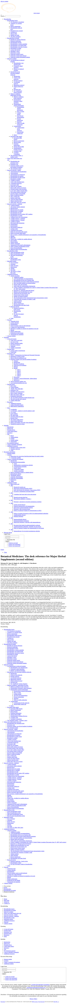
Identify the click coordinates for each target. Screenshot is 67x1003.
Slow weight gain (15, 196)
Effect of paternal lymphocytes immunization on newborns (29, 528)
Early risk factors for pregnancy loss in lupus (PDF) (27, 490)
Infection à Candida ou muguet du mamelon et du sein (24, 328)
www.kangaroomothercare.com (18, 383)
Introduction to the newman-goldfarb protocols (15, 73)
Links (11, 318)
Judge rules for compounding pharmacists (24, 286)
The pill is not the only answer (18, 399)
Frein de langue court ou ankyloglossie (20, 325)
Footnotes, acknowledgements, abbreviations (25, 378)
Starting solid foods (15, 198)
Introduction (17, 76)
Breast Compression (19, 141)
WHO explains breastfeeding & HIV (19, 246)
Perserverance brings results (21, 295)
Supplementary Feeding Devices (18, 148)
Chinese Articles (11, 336)
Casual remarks (14, 387)
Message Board (8, 532)
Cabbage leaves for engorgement (18, 217)
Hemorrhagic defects (15, 474)
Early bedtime (14, 413)
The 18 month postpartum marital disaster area (22, 397)
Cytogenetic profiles (15, 457)
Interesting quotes (11, 261)
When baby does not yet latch (18, 202)
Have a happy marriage (16, 393)
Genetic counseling (19, 471)
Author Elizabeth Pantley (16, 405)
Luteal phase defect (12, 431)
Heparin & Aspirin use (19, 487)
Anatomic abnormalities (16, 476)
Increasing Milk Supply (16, 708)
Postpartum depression (16, 396)
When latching (17, 302)
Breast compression (15, 26)
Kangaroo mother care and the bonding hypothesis (23, 359)
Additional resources (12, 274)
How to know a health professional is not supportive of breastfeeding (28, 234)
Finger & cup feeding (15, 186)
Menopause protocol (19, 85)
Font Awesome (41, 1001)
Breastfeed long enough (16, 30)
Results (15, 368)
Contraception (17, 126)
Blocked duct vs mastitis (16, 211)
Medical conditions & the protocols (19, 97)
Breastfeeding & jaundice (17, 176)
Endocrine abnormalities (16, 478)
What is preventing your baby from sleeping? (22, 422)
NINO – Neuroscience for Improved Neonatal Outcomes (25, 355)
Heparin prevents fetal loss (20, 497)
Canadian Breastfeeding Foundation (40, 984)
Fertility (12, 438)
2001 (11, 500)
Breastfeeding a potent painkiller (18, 44)
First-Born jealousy (15, 344)
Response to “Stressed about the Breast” (24, 290)
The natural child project (16, 419)
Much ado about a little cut (17, 394)
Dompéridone (14, 324)
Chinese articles (18, 300)
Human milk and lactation (20, 284)
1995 (11, 529)
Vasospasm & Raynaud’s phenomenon (20, 245)
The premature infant (15, 168)
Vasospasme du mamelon (16, 334)
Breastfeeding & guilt (15, 212)
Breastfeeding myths (12, 251)
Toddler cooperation (15, 347)
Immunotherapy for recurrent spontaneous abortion (27, 531)
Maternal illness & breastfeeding (18, 249)
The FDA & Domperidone (20, 116)
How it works (20, 111)
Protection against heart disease (18, 55)
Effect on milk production (20, 124)
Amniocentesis (14, 437)
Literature (12, 264)
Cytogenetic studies (19, 469)
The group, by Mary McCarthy (15, 827)
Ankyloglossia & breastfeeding (18, 171)
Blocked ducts (14, 208)
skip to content (4, 1)
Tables (12, 481)
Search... (3, 16)
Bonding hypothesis (19, 364)
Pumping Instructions (17, 144)
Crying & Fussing (11, 339)
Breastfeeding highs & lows (14, 635)
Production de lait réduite (16, 333)
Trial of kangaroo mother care (18, 381)
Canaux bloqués (14, 322)
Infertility (6, 425)
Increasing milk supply (16, 136)
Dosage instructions (20, 119)
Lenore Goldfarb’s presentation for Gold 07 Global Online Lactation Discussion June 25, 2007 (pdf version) (38, 842)
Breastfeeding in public (16, 215)
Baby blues (13, 386)
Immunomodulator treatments (21, 521)
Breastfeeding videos (15, 862)
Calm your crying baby (16, 340)
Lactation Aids (17, 151)
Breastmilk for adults (15, 48)
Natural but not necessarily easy (22, 293)
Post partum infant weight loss (18, 192)
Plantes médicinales (15, 331)
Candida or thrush (15, 180)
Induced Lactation (12, 58)
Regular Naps (14, 418)
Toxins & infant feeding (16, 199)
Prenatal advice (11, 430)
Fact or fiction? (14, 262)
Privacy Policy (33, 998)
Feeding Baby (10, 349)
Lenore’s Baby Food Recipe (17, 350)
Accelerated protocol (17, 82)
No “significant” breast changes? (18, 91)
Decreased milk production (17, 223)
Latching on (13, 32)
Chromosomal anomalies (20, 466)
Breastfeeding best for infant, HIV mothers (21, 214)
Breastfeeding (7, 19)
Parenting (6, 337)
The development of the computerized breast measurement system (31, 297)
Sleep (8, 408)
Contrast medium (14, 205)
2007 (11, 485)
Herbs (15, 135)
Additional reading (18, 277)
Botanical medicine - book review (19, 308)
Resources (10, 402)
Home (5, 887)
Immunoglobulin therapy (20, 519)
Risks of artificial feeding (16, 195)
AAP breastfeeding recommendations (23, 278)
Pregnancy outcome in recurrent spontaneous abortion (27, 501)
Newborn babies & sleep (16, 416)
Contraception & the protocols (21, 703)
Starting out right (14, 35)
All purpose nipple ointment (17, 207)
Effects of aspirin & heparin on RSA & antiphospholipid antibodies (31, 513)
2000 (11, 503)
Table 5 (19, 375)
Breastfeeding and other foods (21, 305)
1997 (11, 523)
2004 (11, 496)
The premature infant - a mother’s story (16, 156)
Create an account (13, 543)
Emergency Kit (14, 390)
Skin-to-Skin (13, 33)
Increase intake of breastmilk (17, 193)
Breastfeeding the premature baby (14, 162)
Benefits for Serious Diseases (17, 39)
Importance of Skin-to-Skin (17, 356)
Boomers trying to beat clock (17, 447)
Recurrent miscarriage (9, 452)
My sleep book (14, 415)
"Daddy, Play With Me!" (16, 388)
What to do (10, 428)
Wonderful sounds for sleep (17, 424)
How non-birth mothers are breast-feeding (24, 283)
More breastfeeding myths (17, 253)
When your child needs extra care (12, 722)
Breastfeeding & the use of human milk (24, 280)
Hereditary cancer (15, 51)
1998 (11, 518)
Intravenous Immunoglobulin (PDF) (23, 488)
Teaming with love (15, 449)
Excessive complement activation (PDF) (24, 491)
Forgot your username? (14, 544)
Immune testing (11, 453)
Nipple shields (14, 242)
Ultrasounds (13, 441)
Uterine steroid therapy (19, 504)
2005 (11, 493)
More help (6, 900)
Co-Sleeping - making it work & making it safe (22, 410)
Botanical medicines (15, 41)
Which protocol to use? (16, 681)
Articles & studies (15, 275)
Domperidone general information (19, 104)
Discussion (16, 377)
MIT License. (35, 1001)
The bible (12, 270)
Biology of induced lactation (17, 670)
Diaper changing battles (16, 343)
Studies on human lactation (21, 296)
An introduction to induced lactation (16, 666)
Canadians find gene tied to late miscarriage (25, 494)
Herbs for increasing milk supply (18, 231)
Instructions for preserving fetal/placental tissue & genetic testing (27, 456)
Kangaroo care (14, 164)
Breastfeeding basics (12, 20)
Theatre (12, 268)
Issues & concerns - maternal (14, 204)
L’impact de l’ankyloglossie (17, 327)
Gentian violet (14, 229)
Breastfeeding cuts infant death (18, 45)
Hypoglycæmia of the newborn (18, 189)
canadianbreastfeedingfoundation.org (36, 987)
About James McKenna (16, 421)
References (16, 380)
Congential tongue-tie (16, 183)
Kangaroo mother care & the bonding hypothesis (16, 166)
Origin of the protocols (17, 78)
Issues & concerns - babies (14, 170)
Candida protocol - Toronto (17, 220)
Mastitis (12, 236)
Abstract (16, 361)
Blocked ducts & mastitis (16, 209)
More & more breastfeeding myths (15, 258)
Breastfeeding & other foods (17, 177)
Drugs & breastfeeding (16, 248)
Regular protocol (18, 80)
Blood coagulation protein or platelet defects (21, 472)
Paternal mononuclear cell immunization (24, 506)
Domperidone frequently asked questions (18, 101)
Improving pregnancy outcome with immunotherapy (27, 522)
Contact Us (7, 903)
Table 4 (19, 374)
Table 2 (19, 371)
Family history (17, 468)
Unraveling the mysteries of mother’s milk (24, 299)
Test (8, 434)
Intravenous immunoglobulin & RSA (23, 507)
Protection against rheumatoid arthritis (20, 57)
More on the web (14, 484)
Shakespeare (13, 267)
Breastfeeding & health (13, 38)
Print (5, 552)
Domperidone (14, 224)
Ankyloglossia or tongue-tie (17, 174)
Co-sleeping (13, 409)
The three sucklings (15, 36)
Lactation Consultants (17, 153)
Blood (12, 435)
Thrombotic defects (15, 475)
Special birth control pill (20, 132)
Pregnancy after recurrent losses (22, 509)
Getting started (19, 113)
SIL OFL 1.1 (56, 1001)
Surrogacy (10, 432)
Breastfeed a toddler (15, 179)
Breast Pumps (17, 142)
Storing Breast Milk (19, 146)
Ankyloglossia (14, 173)
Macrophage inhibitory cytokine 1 (22, 499)
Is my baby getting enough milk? (18, 190)
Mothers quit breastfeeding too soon (23, 292)
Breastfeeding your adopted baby (19, 63)
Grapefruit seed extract (16, 230)
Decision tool (17, 89)
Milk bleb (12, 237)
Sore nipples (13, 240)
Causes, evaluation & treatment (15, 459)
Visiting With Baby (15, 400)
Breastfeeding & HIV (16, 42)
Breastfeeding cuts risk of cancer (18, 47)
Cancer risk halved (15, 50)
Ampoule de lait (14, 321)
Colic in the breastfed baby (17, 182)
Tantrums (12, 346)
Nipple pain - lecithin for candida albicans (21, 239)
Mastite (12, 330)
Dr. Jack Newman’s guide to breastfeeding (21, 864)
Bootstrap (3, 1001)
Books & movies (14, 306)
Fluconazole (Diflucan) (16, 227)
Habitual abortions (18, 516)
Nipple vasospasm (15, 243)
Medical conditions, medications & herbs (15, 94)
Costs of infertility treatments (14, 444)
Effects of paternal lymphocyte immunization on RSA (27, 510)
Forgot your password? (14, 546)
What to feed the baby (16, 201)
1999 (11, 512)
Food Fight (13, 352)
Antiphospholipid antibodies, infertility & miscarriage (27, 526)
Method (16, 366)
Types (15, 463)
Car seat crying (14, 342)
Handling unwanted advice (17, 391)
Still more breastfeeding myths (15, 814)
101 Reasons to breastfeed (17, 22)
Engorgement (13, 226)
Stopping (19, 121)
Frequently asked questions (18, 66)
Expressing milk (14, 185)
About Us (6, 902)
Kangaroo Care (11, 353)
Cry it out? (13, 412)
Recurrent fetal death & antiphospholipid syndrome (27, 525)
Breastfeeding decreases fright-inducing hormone (26, 281)
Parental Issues (11, 384)
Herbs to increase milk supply (18, 233)
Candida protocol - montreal (17, 218)
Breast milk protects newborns (18, 187)
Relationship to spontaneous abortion (23, 465)
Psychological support (13, 443)
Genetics (9, 454)
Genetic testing (14, 440)
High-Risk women (15, 52)
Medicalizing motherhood (17, 406)
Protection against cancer (16, 54)
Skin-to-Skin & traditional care (18, 358)
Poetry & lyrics (14, 265)
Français (9, 320)
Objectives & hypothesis (20, 365)
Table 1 (19, 369)
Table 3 (19, 372)
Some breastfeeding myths (17, 252)
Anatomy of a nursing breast (14, 632)
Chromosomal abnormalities (17, 462)
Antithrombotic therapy (20, 515)
